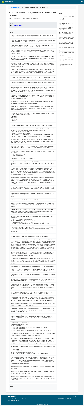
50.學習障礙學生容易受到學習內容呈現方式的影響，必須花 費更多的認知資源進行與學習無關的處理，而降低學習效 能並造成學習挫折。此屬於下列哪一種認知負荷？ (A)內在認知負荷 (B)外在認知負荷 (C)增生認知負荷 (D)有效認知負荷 (33, 378)
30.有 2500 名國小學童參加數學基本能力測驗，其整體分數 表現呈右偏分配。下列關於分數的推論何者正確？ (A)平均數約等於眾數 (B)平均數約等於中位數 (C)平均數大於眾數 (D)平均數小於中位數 (32, 236)
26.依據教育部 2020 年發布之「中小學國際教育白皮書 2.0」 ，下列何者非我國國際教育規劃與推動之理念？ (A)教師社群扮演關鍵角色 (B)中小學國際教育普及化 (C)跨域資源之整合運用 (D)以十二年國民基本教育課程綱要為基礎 (33, 205)
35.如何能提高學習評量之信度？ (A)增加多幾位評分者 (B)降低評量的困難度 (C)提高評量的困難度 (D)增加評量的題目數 (33, 275)
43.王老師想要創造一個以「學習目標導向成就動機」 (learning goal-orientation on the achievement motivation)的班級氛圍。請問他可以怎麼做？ (31, 326)
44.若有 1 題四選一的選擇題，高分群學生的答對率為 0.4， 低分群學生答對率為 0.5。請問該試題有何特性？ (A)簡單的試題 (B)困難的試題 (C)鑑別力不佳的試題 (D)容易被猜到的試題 (33, 334)
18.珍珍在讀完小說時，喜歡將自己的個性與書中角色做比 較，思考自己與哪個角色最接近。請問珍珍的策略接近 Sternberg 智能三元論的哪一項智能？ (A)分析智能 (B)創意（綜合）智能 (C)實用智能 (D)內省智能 (32, 147)
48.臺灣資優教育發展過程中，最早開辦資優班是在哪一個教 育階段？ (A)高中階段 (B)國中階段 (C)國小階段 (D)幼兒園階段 (32, 367)
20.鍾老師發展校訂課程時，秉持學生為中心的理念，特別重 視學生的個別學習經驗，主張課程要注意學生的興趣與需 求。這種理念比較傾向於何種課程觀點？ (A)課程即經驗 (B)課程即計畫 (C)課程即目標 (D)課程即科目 (32, 163)
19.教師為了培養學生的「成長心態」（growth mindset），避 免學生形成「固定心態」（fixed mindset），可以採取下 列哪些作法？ (32, 155)
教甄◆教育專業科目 (15, 7)
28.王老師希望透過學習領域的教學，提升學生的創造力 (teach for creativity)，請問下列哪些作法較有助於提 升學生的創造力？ (32, 220)
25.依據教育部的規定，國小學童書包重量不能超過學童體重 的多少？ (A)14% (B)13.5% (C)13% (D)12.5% (32, 199)
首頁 (9, 7)
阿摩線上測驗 (8, 1)
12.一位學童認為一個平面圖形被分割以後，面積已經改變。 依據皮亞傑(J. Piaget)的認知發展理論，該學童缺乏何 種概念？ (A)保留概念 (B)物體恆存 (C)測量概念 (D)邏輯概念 (32, 102)
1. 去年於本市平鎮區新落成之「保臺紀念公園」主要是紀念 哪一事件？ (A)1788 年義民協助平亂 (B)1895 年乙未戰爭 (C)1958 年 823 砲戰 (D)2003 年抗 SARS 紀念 (32, 36)
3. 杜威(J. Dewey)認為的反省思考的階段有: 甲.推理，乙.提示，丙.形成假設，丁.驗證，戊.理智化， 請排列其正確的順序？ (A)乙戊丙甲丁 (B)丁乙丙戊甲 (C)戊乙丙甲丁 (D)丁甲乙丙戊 (33, 46)
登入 (82, 1)
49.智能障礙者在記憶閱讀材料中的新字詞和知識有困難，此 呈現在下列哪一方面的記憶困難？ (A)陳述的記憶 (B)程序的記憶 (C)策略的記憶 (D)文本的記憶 (32, 372)
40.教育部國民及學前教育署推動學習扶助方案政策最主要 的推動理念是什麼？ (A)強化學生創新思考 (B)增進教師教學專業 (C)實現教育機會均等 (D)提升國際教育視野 (33, 304)
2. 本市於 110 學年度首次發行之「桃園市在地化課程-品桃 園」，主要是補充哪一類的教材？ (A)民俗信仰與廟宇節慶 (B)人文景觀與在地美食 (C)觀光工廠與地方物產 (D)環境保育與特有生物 (33, 41)
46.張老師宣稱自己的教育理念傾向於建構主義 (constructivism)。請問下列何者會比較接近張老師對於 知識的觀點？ (33, 350)
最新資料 (74, 396)
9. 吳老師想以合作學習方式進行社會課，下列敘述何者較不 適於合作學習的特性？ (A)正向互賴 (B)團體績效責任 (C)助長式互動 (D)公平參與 (32, 83)
